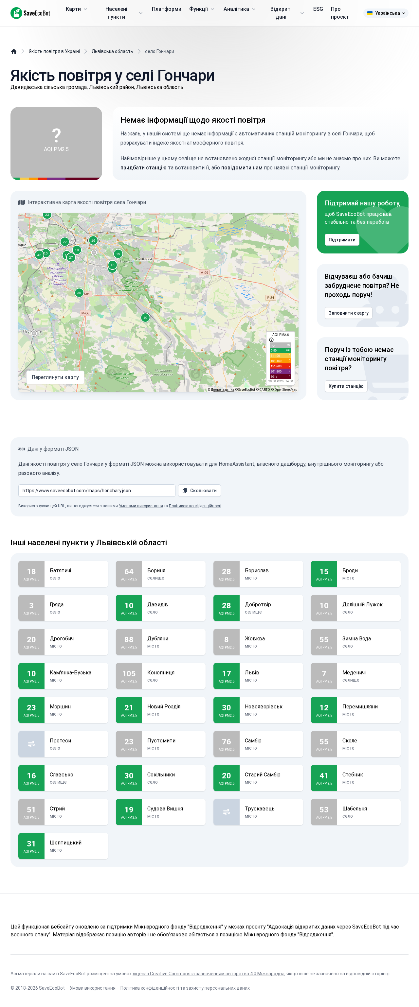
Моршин (60, 706)
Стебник (352, 775)
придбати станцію (143, 168)
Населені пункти (116, 13)
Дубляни (157, 638)
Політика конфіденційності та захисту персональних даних (185, 988)
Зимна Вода (356, 638)
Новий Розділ (163, 706)
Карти (73, 9)
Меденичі (354, 672)
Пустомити (161, 741)
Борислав (257, 570)
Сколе (349, 741)
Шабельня (354, 809)
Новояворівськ (263, 706)
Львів (252, 672)
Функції (198, 9)
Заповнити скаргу (349, 313)
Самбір (253, 741)
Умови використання (93, 988)
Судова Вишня (165, 809)
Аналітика (236, 9)
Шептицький (66, 843)
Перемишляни (360, 706)
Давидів (157, 604)
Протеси (60, 741)
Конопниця (160, 672)
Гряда (57, 604)
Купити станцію (346, 386)
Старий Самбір (263, 775)
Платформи (166, 9)
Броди (350, 570)
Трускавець (260, 809)
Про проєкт (340, 13)
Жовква (255, 638)
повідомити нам (242, 168)
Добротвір (258, 604)
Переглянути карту (55, 377)
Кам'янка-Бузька (70, 672)
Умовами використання (141, 506)
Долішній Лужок (362, 604)
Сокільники (161, 775)
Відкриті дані (281, 13)
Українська (387, 13)
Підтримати (342, 239)
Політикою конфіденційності (195, 506)
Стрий (57, 809)
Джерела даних (222, 389)
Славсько (61, 775)
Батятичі (60, 570)
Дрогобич (62, 638)
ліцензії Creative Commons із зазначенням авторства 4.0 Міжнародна (208, 973)
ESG (318, 9)
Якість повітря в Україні (54, 51)
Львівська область (112, 51)
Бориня (156, 570)
